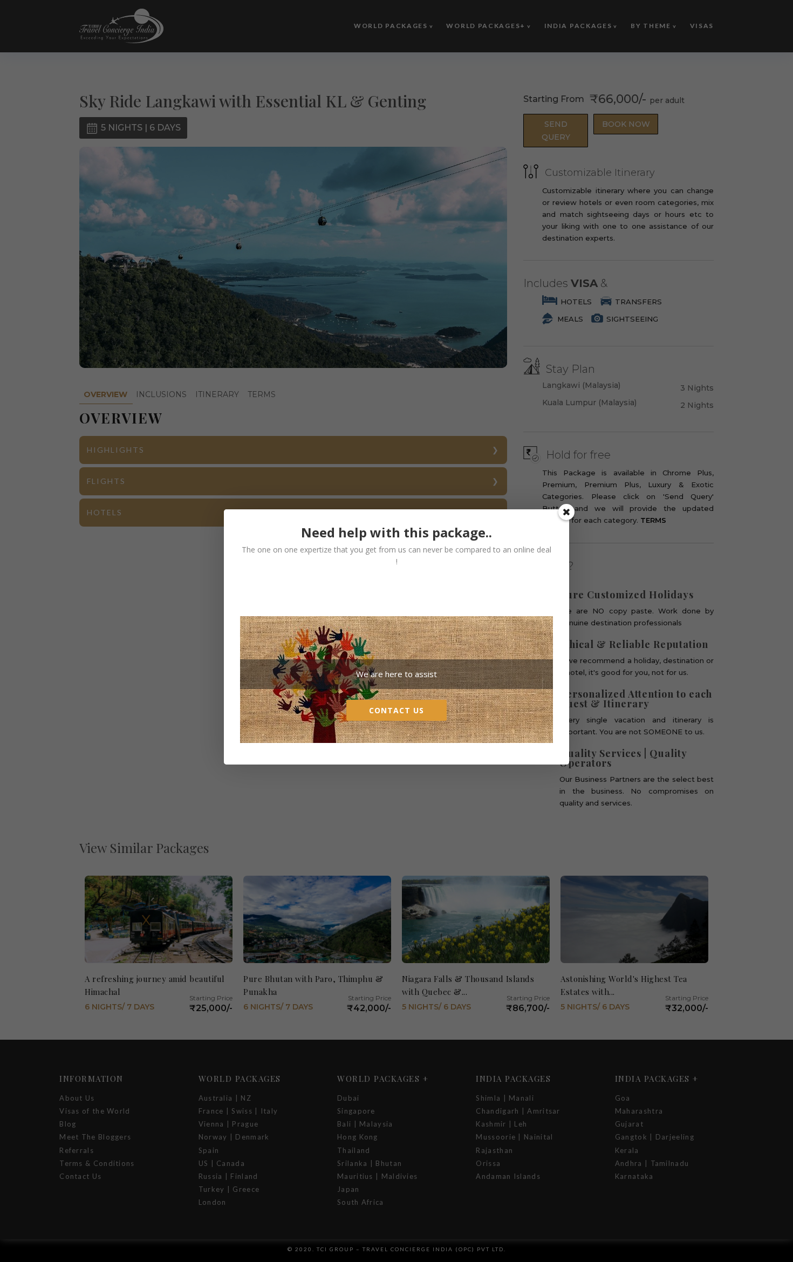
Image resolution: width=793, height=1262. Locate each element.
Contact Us (396, 710)
